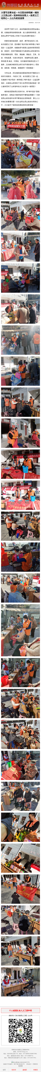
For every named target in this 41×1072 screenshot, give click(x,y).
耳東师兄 (35, 1064)
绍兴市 (14, 1070)
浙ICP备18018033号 (19, 1064)
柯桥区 (35, 1070)
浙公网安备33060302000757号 (21, 1062)
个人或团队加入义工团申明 (20, 1011)
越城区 (25, 1070)
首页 (4, 1070)
